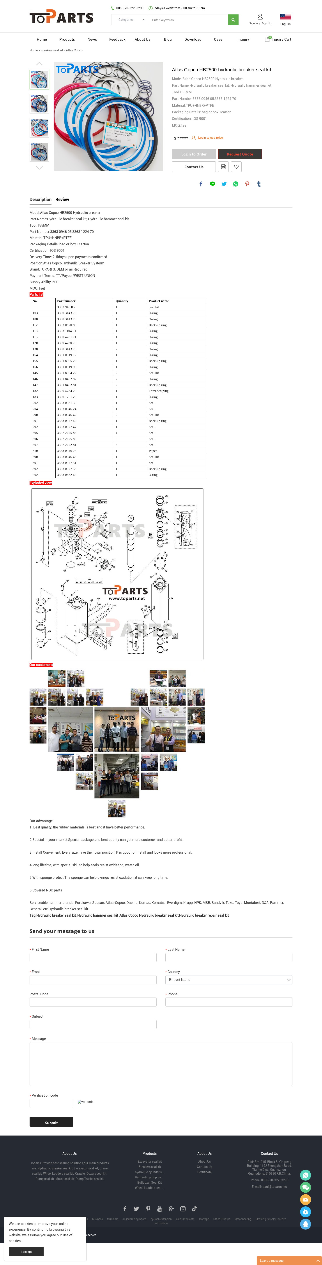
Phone (171, 994)
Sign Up (266, 23)
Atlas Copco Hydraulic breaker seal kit (149, 915)
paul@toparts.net (275, 1186)
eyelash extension (161, 1219)
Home (42, 39)
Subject (36, 1016)
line (212, 184)
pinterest (247, 184)
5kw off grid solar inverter (271, 1219)
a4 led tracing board (134, 1219)
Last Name (174, 949)
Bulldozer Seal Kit (149, 1182)
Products (67, 39)
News (92, 39)
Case (218, 39)
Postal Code (39, 994)
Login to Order (194, 154)
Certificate (204, 1172)
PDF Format (223, 166)
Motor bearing (243, 1219)
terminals (112, 1219)
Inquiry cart (281, 39)
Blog (168, 39)
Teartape (204, 1219)
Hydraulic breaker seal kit (68, 909)
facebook (201, 184)
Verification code (44, 1095)
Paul (305, 1211)
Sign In (253, 23)
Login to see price (210, 137)
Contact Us (193, 166)
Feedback (117, 39)
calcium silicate (185, 1219)
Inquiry (243, 39)
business (97, 1219)
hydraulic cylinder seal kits (149, 1172)
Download (193, 39)
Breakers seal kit (52, 50)
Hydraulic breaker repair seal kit (204, 915)
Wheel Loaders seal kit (149, 1188)
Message (38, 1039)
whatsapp (235, 184)
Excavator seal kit (150, 1161)
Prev (39, 63)
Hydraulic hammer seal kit (97, 915)
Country (172, 972)
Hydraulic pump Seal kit (149, 1177)
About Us (142, 39)
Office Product (221, 1219)
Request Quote (240, 154)
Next (39, 167)
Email (35, 972)
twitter (224, 184)
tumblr (259, 184)
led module (161, 1223)
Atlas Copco (74, 50)
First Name (39, 949)
